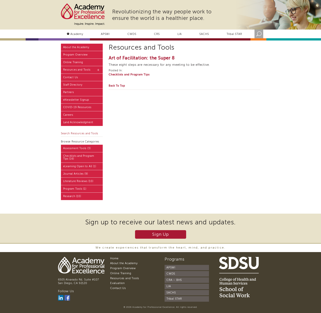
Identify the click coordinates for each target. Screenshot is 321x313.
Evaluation (117, 283)
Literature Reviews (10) (78, 181)
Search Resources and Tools (79, 133)
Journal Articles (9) (75, 173)
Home (114, 258)
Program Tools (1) (75, 188)
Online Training (73, 62)
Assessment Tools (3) (77, 148)
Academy (76, 34)
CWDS (131, 34)
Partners (68, 92)
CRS (157, 34)
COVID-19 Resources (77, 107)
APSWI (105, 34)
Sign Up (160, 234)
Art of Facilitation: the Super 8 (142, 58)
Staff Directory (72, 84)
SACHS (204, 34)
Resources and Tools (76, 69)
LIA (179, 34)
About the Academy (76, 47)
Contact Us (70, 77)
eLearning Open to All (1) (79, 166)
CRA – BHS (174, 279)
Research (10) (72, 196)
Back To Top (117, 85)
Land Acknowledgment (78, 122)
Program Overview (75, 54)
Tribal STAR (234, 34)
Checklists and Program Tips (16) (78, 157)
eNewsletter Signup (76, 99)
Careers (68, 114)
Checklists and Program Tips (129, 74)
